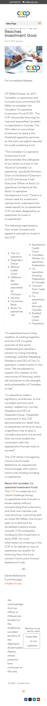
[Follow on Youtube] (38, 699)
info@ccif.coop (13, 583)
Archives (19, 41)
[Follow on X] (30, 699)
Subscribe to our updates (31, 641)
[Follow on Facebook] (25, 699)
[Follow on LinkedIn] (34, 699)
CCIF (13, 491)
